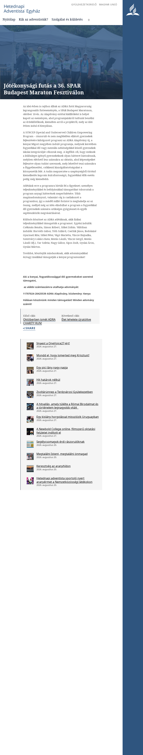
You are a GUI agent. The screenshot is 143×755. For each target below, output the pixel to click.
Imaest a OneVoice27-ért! (53, 343)
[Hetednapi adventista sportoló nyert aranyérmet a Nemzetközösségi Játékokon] (30, 480)
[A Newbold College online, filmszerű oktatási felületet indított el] (30, 431)
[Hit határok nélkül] (30, 382)
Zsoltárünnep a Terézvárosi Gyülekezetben (64, 392)
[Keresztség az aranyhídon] (30, 468)
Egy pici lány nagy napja (52, 367)
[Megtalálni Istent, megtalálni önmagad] (30, 456)
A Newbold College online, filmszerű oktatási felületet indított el (65, 431)
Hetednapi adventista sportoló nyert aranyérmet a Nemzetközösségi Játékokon (64, 480)
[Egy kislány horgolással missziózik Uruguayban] (30, 419)
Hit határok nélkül (48, 380)
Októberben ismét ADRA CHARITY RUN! (39, 321)
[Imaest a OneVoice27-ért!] (30, 345)
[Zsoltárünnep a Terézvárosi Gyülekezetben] (30, 394)
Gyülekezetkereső (84, 4)
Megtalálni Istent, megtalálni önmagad (62, 454)
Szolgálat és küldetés (67, 19)
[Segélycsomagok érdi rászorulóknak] (30, 444)
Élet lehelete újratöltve (76, 319)
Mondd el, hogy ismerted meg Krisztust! (62, 355)
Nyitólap (9, 19)
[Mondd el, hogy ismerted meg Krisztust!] (30, 357)
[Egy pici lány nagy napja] (30, 370)
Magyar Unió (108, 4)
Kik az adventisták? (33, 19)
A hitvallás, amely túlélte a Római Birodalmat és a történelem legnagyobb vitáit (67, 406)
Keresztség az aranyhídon (53, 466)
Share (30, 328)
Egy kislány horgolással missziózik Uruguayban (67, 417)
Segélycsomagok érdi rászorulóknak (60, 442)
